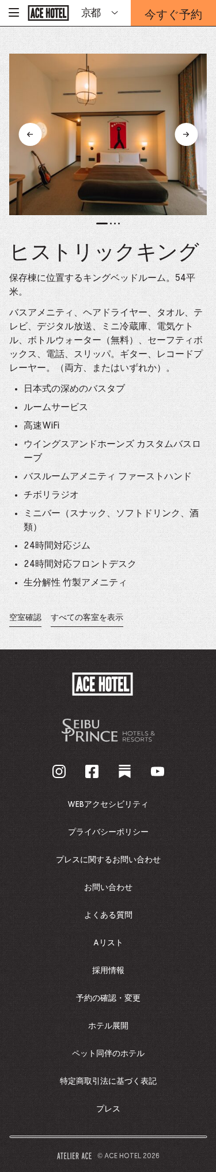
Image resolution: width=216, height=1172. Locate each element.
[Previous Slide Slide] (29, 134)
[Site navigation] (14, 13)
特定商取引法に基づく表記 (108, 1081)
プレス (108, 1109)
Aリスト (108, 943)
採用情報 (108, 971)
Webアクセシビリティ (108, 805)
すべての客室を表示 (87, 618)
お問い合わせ (108, 888)
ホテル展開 (108, 1026)
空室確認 (25, 620)
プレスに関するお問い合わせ (108, 860)
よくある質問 (108, 915)
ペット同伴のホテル (108, 1054)
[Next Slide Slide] (186, 134)
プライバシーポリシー (108, 832)
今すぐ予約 (173, 16)
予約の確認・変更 (108, 998)
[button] (102, 223)
